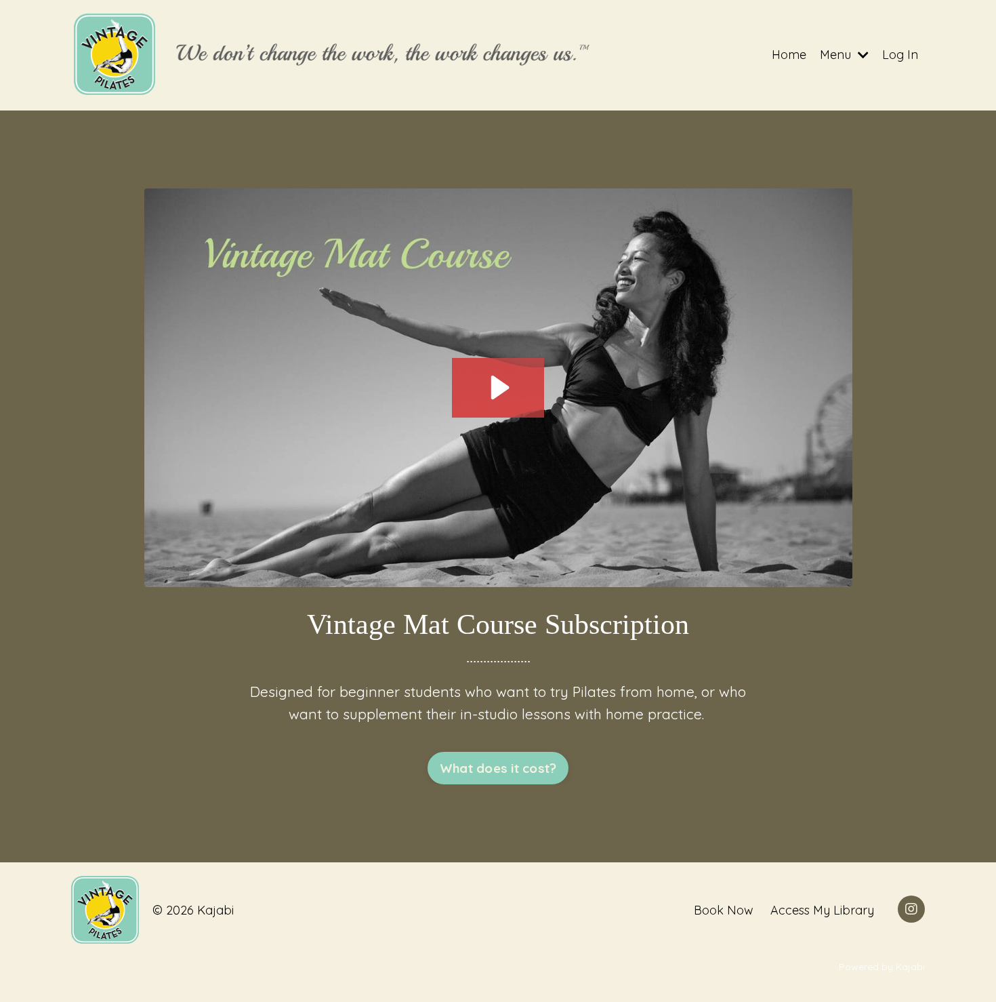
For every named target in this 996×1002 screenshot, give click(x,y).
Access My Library (822, 910)
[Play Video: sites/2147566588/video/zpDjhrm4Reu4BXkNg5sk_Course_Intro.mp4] (498, 387)
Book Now (723, 910)
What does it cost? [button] (498, 768)
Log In (900, 54)
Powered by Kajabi (882, 967)
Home (789, 54)
